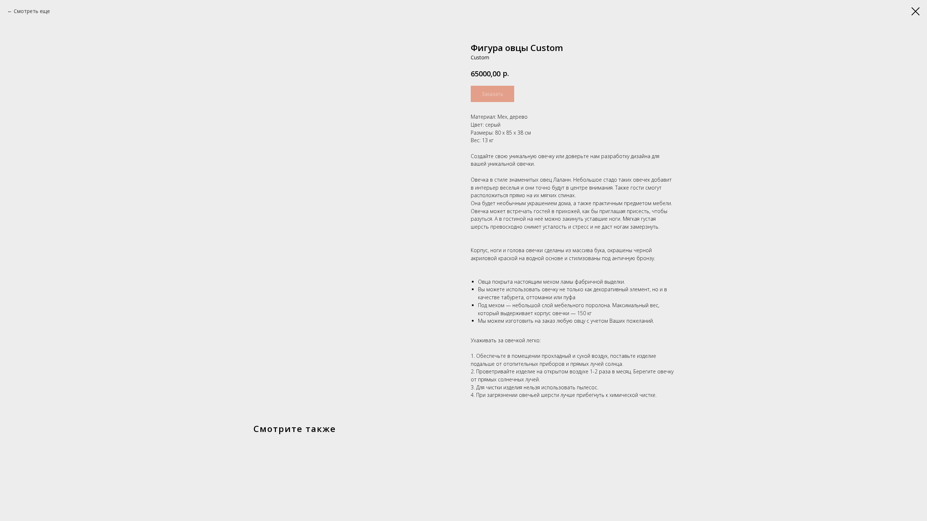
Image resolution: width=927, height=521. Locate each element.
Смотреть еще (32, 11)
